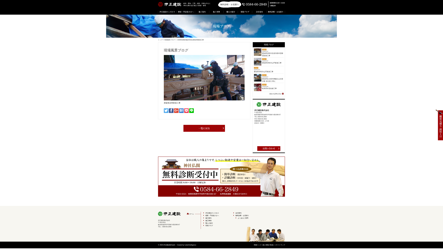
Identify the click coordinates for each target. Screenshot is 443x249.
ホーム (191, 214)
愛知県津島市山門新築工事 (271, 63)
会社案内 (259, 12)
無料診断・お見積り (275, 12)
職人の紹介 (230, 12)
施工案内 (202, 12)
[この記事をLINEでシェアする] (191, 110)
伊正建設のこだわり (167, 12)
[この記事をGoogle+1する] (176, 110)
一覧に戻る (204, 128)
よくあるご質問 (243, 218)
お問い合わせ (269, 148)
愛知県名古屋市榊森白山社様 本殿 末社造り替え (272, 80)
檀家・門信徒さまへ (186, 12)
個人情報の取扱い (269, 245)
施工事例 (216, 12)
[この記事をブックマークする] (181, 110)
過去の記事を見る (275, 94)
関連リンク (257, 245)
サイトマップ (280, 245)
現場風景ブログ (169, 40)
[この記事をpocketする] (186, 110)
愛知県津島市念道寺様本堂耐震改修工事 (272, 54)
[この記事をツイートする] (166, 110)
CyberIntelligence (190, 245)
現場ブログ (245, 12)
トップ (160, 40)
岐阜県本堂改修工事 (269, 88)
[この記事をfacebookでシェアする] (171, 110)
